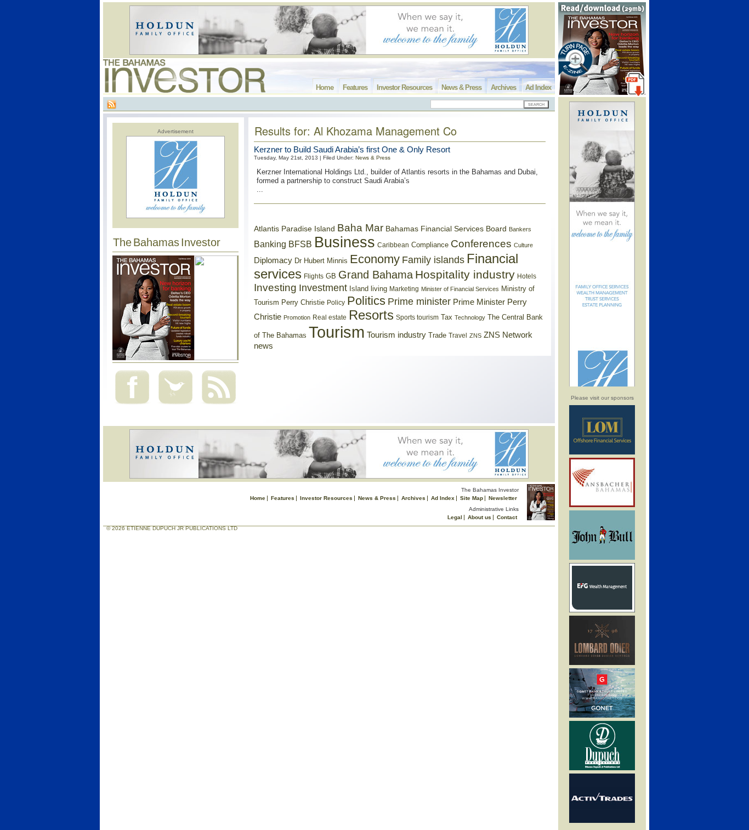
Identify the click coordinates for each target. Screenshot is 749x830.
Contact (507, 517)
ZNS (475, 335)
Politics (366, 301)
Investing (275, 287)
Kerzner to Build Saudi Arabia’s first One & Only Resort (352, 149)
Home (324, 87)
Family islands (433, 259)
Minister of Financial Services (460, 289)
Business (344, 242)
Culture (523, 245)
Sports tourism (417, 317)
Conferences (481, 243)
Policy (336, 302)
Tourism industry (396, 335)
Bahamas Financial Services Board (446, 228)
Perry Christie (303, 302)
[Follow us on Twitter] (175, 405)
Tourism (337, 332)
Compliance (430, 245)
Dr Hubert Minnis (321, 261)
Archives (503, 87)
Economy (375, 259)
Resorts (371, 315)
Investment (323, 287)
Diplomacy (273, 260)
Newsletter (503, 498)
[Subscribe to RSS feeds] (219, 405)
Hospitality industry (465, 274)
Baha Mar (360, 228)
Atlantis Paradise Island (294, 229)
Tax (446, 317)
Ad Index (538, 87)
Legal (454, 517)
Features (355, 87)
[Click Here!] (602, 453)
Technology (470, 317)
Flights (314, 276)
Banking (270, 244)
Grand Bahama (375, 275)
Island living (368, 289)
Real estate (330, 317)
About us (479, 517)
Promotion (296, 317)
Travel (458, 335)
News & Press (461, 87)
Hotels (526, 276)
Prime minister (419, 301)
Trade (437, 335)
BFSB (300, 244)
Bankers (520, 229)
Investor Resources (404, 87)
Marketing (404, 289)
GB (331, 276)
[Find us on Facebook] (132, 405)
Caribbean (393, 245)
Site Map (471, 498)
